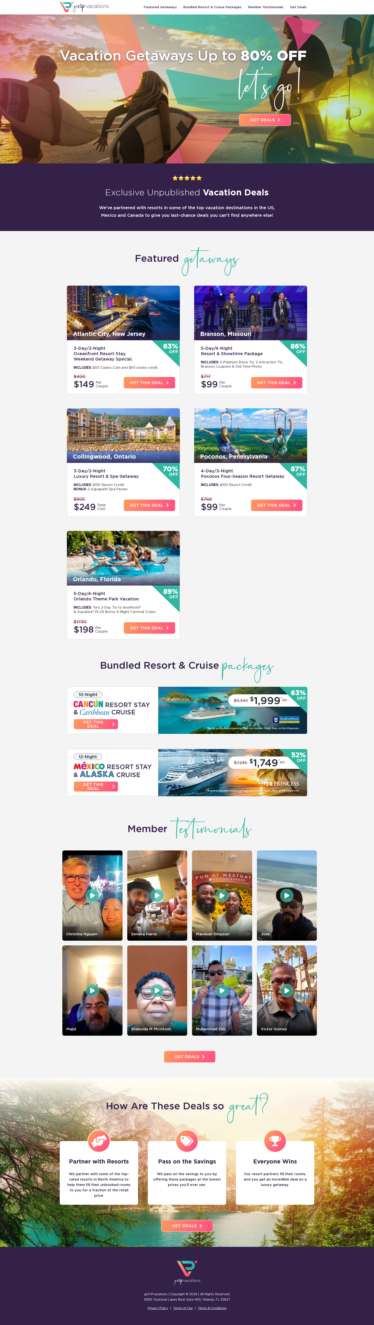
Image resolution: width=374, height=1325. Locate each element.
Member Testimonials (266, 7)
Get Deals (298, 7)
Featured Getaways (160, 7)
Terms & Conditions (212, 1308)
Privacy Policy (158, 1308)
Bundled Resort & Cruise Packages (212, 7)
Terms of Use (183, 1308)
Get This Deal (146, 382)
